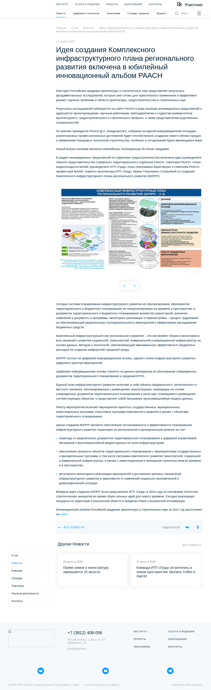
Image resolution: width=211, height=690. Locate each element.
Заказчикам (113, 13)
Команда (17, 570)
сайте (64, 514)
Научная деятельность (25, 593)
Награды (17, 578)
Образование (133, 4)
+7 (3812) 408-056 (85, 632)
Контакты (155, 4)
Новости (61, 13)
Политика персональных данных (102, 684)
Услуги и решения (87, 4)
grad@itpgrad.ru (77, 648)
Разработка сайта (187, 684)
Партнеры (18, 585)
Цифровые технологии (86, 13)
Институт (62, 4)
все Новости (74, 527)
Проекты (112, 4)
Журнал (161, 13)
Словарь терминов (138, 13)
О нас (15, 555)
